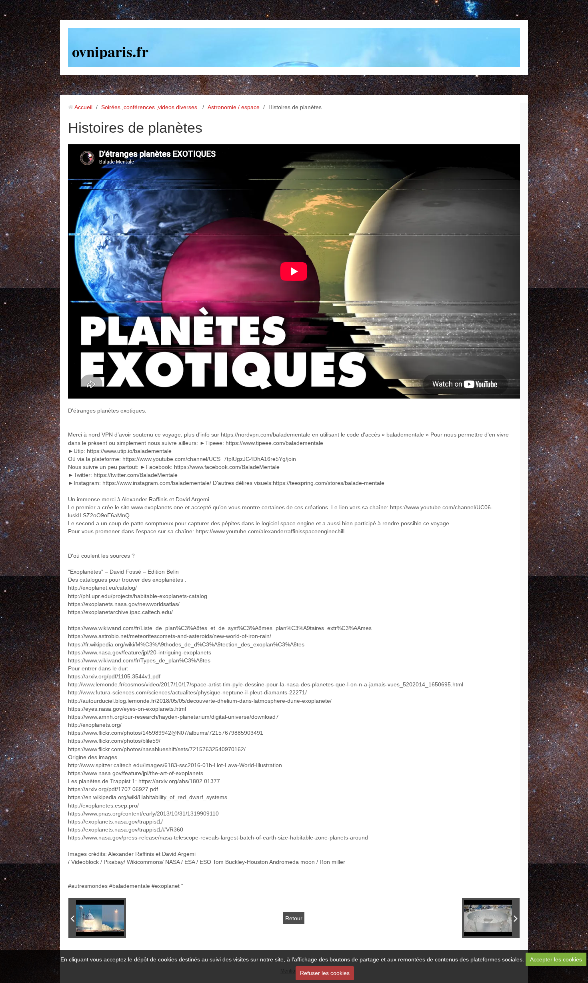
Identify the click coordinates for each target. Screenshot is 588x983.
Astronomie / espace (234, 107)
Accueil (83, 107)
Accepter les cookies (556, 959)
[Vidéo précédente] (97, 918)
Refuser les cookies (325, 973)
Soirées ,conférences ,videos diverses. (150, 107)
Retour (293, 918)
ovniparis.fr (110, 51)
